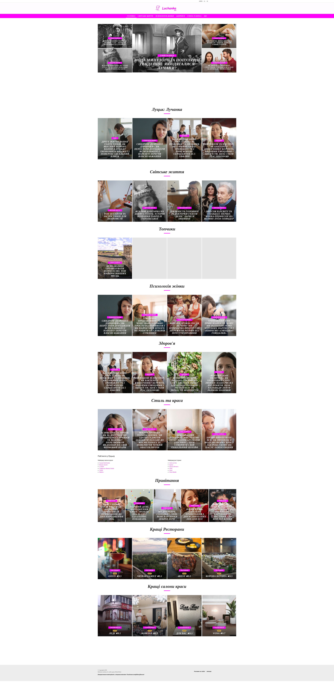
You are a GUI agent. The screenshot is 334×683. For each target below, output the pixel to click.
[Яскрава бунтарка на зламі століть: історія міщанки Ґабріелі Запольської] (115, 60)
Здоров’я (180, 16)
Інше (114, 138)
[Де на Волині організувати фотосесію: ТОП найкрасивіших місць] (115, 258)
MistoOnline (118, 672)
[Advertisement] (131, 89)
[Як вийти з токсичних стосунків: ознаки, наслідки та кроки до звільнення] (219, 60)
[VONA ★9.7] (219, 615)
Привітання (111, 501)
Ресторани (115, 570)
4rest (170, 470)
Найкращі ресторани (174, 460)
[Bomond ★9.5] (149, 615)
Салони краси (115, 627)
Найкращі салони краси (105, 460)
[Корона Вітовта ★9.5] (219, 558)
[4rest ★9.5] (184, 558)
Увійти (200, 1)
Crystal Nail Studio (104, 463)
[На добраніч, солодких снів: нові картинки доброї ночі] (167, 505)
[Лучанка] (167, 8)
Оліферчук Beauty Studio (106, 468)
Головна (130, 16)
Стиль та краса (193, 16)
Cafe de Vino (173, 463)
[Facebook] (212, 1)
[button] (211, 16)
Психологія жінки (164, 16)
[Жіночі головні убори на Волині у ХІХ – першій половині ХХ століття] (115, 36)
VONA (101, 470)
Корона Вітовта (173, 466)
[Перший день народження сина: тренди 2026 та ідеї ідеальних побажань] (139, 505)
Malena (101, 472)
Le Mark (101, 466)
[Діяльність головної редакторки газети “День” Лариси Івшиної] (184, 201)
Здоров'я (184, 135)
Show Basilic (172, 472)
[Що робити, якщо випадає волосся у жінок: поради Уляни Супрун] (219, 36)
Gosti (170, 468)
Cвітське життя (144, 16)
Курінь (171, 464)
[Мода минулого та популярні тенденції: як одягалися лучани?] (167, 48)
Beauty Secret (103, 464)
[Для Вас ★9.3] (184, 615)
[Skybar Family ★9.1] (149, 558)
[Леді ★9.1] (115, 615)
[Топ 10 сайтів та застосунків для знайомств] (115, 201)
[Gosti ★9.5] (115, 558)
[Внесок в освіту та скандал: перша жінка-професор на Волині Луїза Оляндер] (219, 201)
